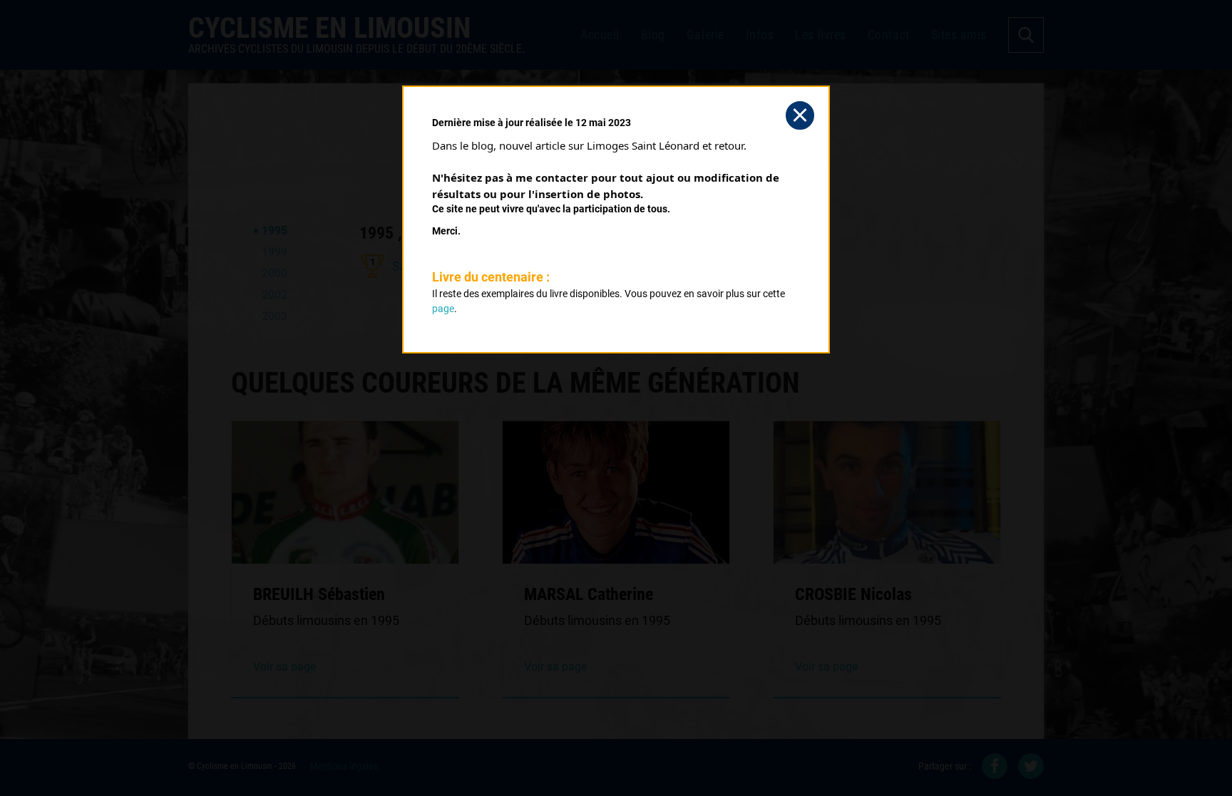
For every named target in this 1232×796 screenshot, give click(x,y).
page (443, 308)
